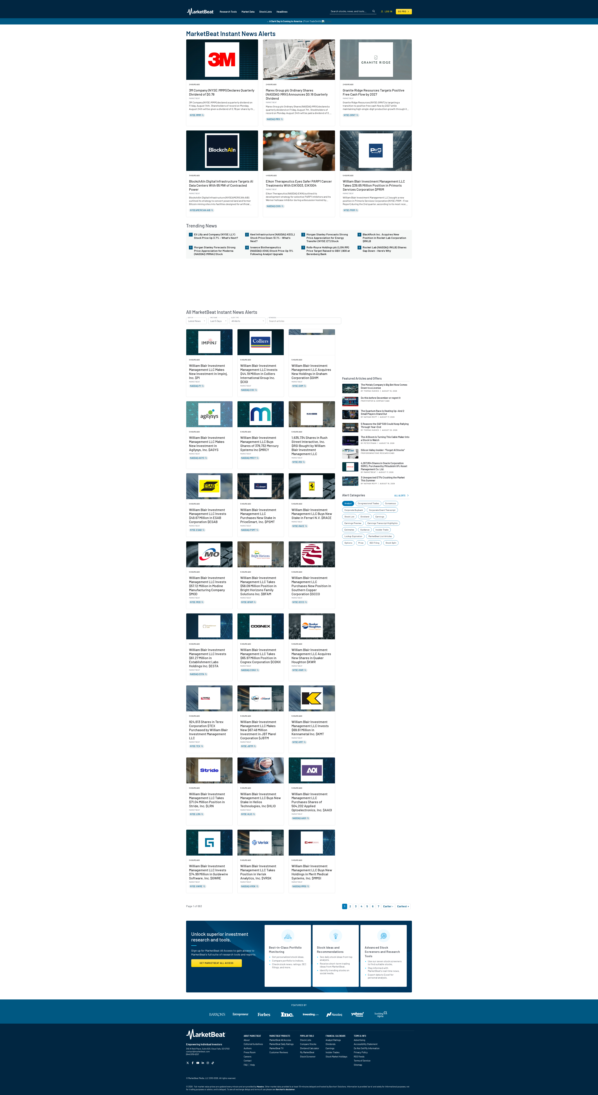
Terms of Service (362, 1060)
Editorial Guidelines (253, 1044)
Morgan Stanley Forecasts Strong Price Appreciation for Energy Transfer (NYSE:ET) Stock (327, 238)
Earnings (379, 516)
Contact (248, 1060)
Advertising (359, 1040)
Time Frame (213, 317)
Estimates (349, 529)
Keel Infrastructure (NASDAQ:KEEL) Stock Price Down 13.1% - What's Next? (272, 238)
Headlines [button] (282, 11)
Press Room (250, 1052)
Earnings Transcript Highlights (383, 523)
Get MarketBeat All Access (216, 963)
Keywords (272, 317)
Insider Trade (381, 529)
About (247, 1040)
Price (360, 542)
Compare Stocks (308, 1044)
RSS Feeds (359, 1056)
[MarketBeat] (200, 11)
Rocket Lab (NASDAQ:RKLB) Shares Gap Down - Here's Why (384, 249)
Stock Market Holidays (336, 1056)
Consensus (390, 503)
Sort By (190, 317)
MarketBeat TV (276, 1048)
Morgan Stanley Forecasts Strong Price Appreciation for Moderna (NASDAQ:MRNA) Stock (214, 251)
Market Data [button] (248, 11)
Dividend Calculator (309, 1048)
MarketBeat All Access (280, 1040)
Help (252, 1064)
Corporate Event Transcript (382, 510)
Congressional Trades (368, 503)
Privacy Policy (361, 1052)
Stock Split (391, 542)
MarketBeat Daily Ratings (281, 1044)
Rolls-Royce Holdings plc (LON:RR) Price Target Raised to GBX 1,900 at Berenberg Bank (328, 251)
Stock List (349, 516)
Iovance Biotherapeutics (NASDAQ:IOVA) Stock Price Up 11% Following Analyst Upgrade (271, 251)
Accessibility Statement (365, 1044)
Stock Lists (305, 1040)
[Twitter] (188, 1062)
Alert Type (235, 317)
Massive (260, 1086)
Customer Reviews (278, 1052)
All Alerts (400, 495)
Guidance (364, 529)
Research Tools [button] (228, 11)
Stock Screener (308, 1056)
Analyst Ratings (333, 1040)
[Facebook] (193, 1062)
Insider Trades (332, 1052)
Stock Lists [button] (265, 11)
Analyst (348, 503)
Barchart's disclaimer (285, 1089)
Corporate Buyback (353, 510)
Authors (248, 1048)
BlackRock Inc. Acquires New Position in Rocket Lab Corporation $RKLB (384, 238)
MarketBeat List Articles (380, 536)
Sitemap (358, 1064)
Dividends (330, 1044)
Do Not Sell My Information (367, 1048)
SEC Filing (375, 542)
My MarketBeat (307, 1052)
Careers (247, 1056)
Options (348, 542)
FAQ (245, 1064)
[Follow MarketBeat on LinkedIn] (203, 1062)
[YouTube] (198, 1062)
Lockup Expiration (353, 536)
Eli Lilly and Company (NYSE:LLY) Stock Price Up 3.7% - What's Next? (216, 236)
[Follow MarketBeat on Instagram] (208, 1062)
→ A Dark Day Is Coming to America (284, 21)
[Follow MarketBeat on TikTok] (213, 1062)
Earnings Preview (352, 523)
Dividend (365, 516)
